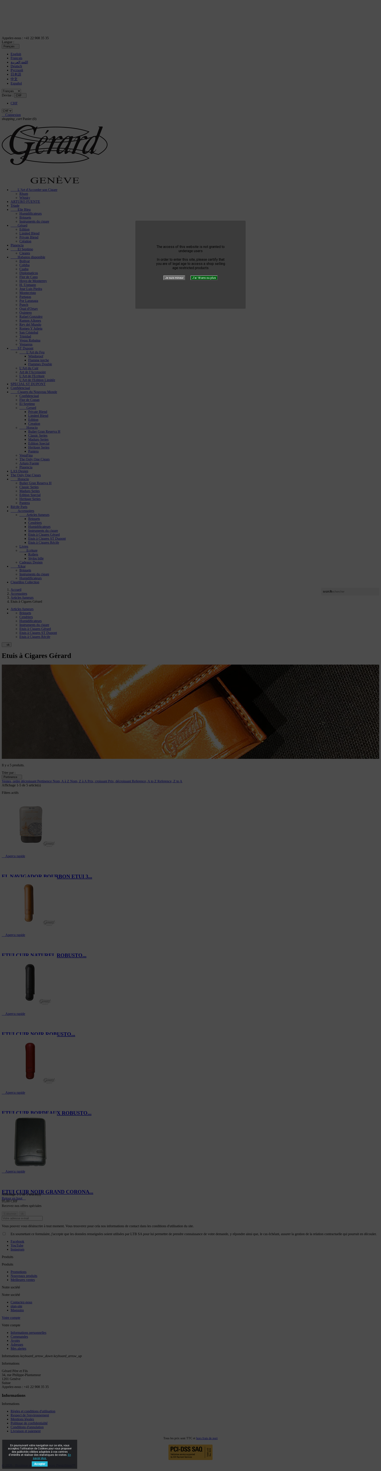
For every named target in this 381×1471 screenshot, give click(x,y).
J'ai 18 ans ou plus (204, 277)
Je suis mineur (174, 277)
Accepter (39, 1463)
